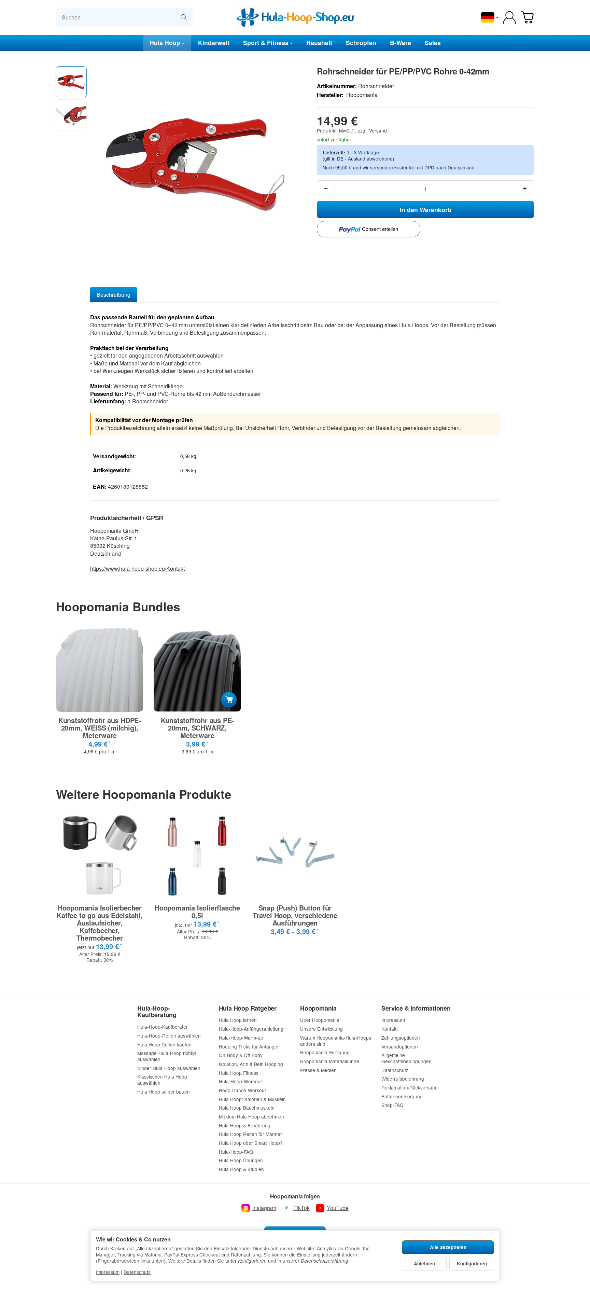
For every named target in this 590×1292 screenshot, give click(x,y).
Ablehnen (424, 1263)
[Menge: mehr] (525, 188)
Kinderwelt (213, 42)
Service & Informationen (415, 1008)
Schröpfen (361, 42)
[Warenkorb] (527, 17)
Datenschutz (137, 1271)
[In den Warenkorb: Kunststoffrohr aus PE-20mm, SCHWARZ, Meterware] (229, 699)
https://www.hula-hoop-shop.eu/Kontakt (137, 568)
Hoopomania (318, 1008)
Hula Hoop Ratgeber (248, 1008)
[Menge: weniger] (326, 188)
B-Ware (400, 42)
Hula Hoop (165, 42)
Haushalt (319, 42)
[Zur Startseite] (295, 17)
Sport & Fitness (266, 42)
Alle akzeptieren (448, 1247)
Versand (378, 130)
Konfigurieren (472, 1263)
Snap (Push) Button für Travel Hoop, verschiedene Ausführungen (295, 915)
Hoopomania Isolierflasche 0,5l (197, 911)
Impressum (108, 1271)
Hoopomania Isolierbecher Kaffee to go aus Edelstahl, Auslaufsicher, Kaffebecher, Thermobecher (100, 923)
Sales (433, 42)
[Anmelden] (509, 17)
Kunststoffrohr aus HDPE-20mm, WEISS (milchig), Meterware (99, 728)
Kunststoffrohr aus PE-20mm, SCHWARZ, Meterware (197, 728)
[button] (71, 82)
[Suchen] (184, 17)
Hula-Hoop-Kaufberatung (157, 1012)
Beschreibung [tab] (113, 294)
